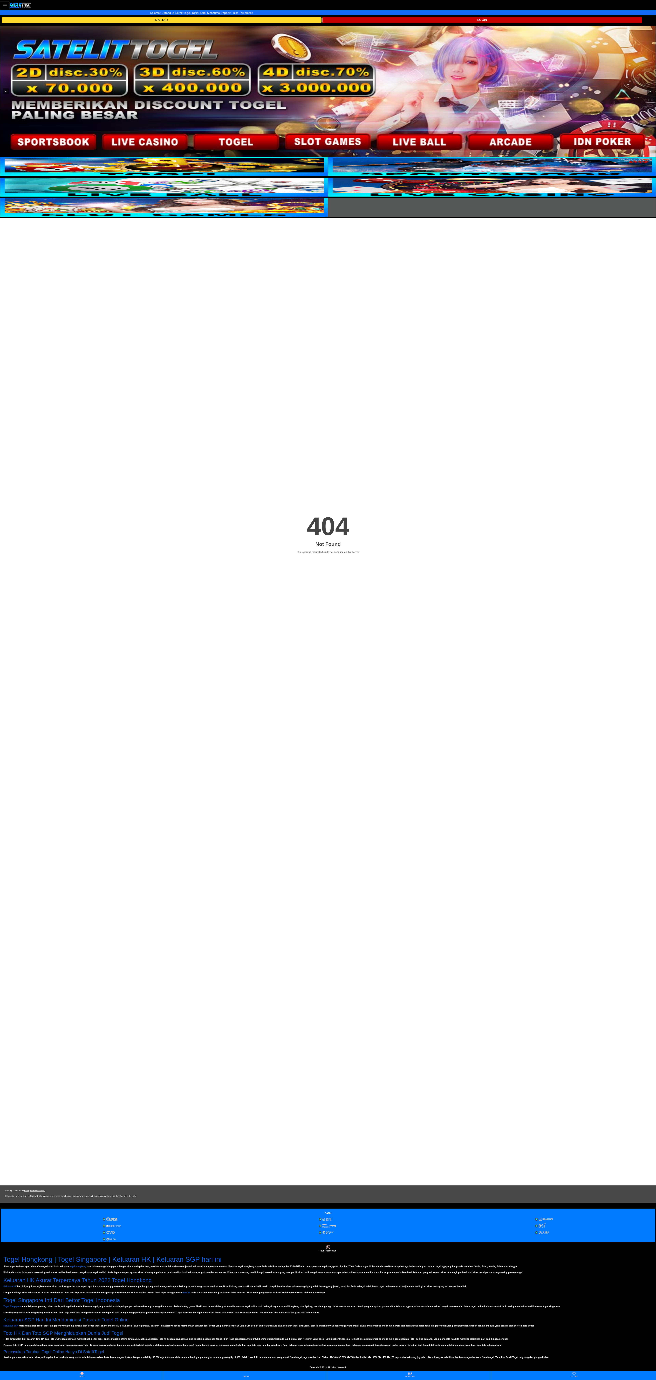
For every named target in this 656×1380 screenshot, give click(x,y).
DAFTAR (161, 20)
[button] (6, 91)
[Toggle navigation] (5, 5)
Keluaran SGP (10, 1325)
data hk (186, 1292)
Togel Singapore (12, 1306)
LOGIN (482, 20)
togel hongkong (78, 1266)
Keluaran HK (10, 1286)
